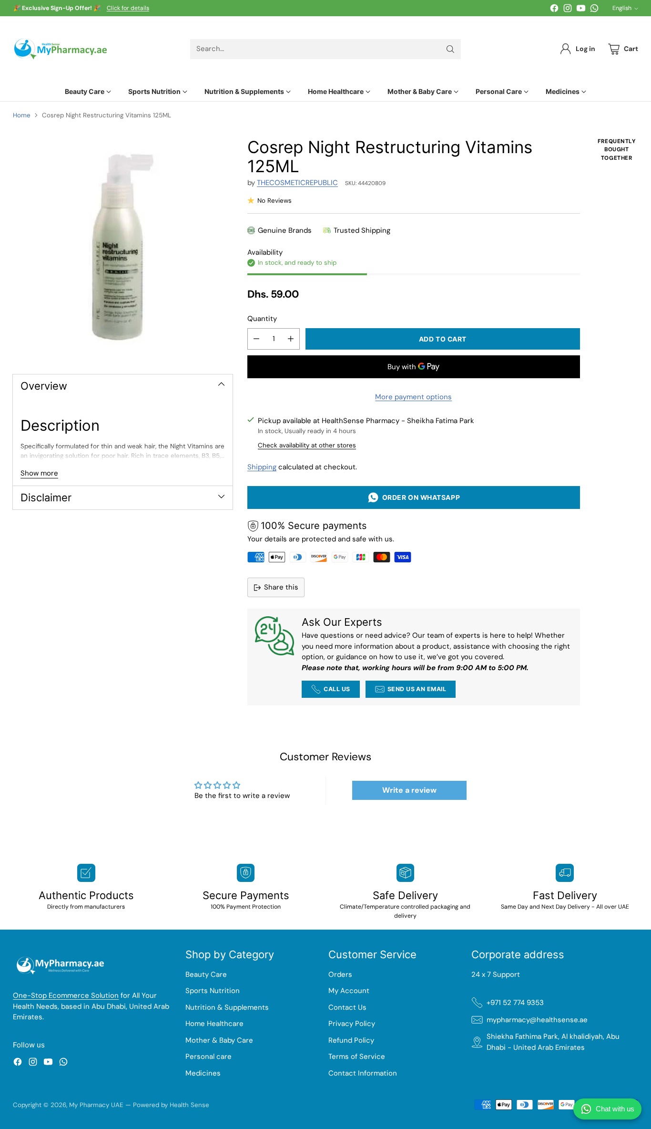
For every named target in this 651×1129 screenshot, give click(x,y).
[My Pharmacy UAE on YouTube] (581, 9)
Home (22, 115)
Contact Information (362, 1073)
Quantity (262, 318)
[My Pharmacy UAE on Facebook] (554, 9)
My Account (348, 990)
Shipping (261, 467)
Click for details (128, 8)
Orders (340, 974)
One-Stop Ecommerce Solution (66, 995)
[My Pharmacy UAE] (60, 49)
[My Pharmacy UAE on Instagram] (567, 9)
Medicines (203, 1073)
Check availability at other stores (307, 445)
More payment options (413, 397)
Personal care (208, 1056)
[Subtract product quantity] (256, 339)
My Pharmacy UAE (96, 1105)
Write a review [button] (409, 790)
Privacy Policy (351, 1023)
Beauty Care (206, 974)
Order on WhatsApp (419, 497)
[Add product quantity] (290, 339)
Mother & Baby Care (219, 1040)
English (621, 8)
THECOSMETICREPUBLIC (297, 182)
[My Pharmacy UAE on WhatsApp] (594, 9)
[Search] (450, 49)
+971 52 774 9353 (515, 1002)
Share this (281, 587)
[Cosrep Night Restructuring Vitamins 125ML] (123, 247)
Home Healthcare (214, 1023)
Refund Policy (351, 1040)
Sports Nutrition (212, 990)
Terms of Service (356, 1056)
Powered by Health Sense (171, 1105)
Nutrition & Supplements (227, 1007)
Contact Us (347, 1007)
